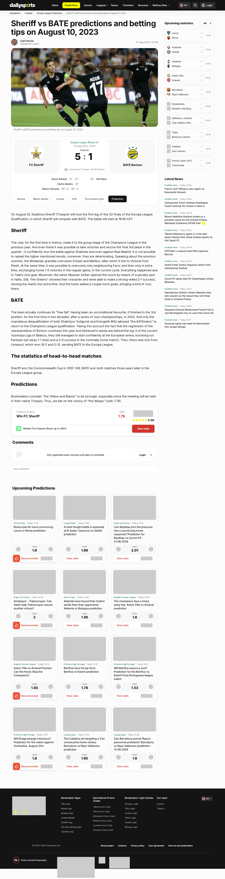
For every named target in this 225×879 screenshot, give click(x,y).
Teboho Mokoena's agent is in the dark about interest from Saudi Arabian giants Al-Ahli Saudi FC (189, 237)
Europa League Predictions (49, 13)
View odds (143, 428)
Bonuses (143, 5)
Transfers (128, 5)
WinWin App (66, 822)
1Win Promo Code (101, 811)
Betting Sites (160, 5)
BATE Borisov (132, 165)
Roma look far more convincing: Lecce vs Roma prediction (34, 528)
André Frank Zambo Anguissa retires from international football (188, 266)
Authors (160, 804)
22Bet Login (130, 818)
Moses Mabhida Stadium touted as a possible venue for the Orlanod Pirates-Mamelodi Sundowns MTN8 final (186, 219)
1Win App (65, 804)
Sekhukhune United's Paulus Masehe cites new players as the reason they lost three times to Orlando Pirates (188, 295)
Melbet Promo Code (102, 820)
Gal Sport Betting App (71, 827)
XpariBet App (67, 831)
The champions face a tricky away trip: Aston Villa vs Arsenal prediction (134, 604)
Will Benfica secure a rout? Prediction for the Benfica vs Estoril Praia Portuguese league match (133, 673)
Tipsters (160, 808)
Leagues (101, 5)
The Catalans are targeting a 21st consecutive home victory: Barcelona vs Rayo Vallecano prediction (84, 744)
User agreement (156, 845)
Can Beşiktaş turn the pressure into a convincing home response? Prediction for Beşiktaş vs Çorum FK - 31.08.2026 (133, 534)
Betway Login (131, 827)
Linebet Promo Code (102, 825)
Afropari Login (131, 804)
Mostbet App (67, 813)
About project (107, 845)
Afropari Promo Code (103, 830)
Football (28, 13)
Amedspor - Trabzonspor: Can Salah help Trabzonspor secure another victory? (33, 604)
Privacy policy (137, 845)
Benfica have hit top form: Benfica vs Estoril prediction (81, 669)
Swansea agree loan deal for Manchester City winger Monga (187, 325)
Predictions (71, 5)
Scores (88, 5)
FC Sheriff (36, 165)
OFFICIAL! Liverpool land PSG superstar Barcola (186, 253)
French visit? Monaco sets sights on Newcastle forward (184, 190)
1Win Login (130, 808)
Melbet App (66, 808)
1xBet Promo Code (101, 807)
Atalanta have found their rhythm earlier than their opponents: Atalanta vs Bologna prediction (84, 604)
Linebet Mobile (68, 818)
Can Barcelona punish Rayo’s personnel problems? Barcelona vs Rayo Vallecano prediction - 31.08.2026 (134, 744)
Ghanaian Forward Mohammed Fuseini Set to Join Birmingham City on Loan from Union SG (189, 311)
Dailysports (15, 13)
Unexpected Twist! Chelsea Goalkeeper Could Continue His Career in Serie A (186, 204)
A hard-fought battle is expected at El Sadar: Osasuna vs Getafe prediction (84, 530)
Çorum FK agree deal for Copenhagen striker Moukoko (189, 280)
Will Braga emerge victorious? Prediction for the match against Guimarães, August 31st (34, 742)
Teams (114, 5)
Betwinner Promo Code (104, 816)
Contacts (122, 845)
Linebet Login (131, 813)
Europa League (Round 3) (84, 142)
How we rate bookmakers (180, 845)
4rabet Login (131, 822)
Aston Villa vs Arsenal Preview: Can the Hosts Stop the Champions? (33, 671)
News (55, 5)
